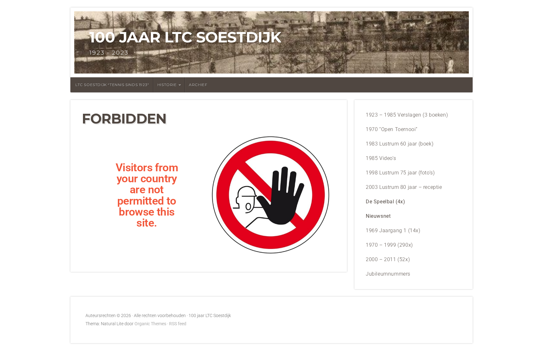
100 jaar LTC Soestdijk (185, 37)
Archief (198, 84)
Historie (167, 84)
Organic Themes (150, 323)
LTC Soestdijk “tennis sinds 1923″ (112, 84)
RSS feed (177, 323)
